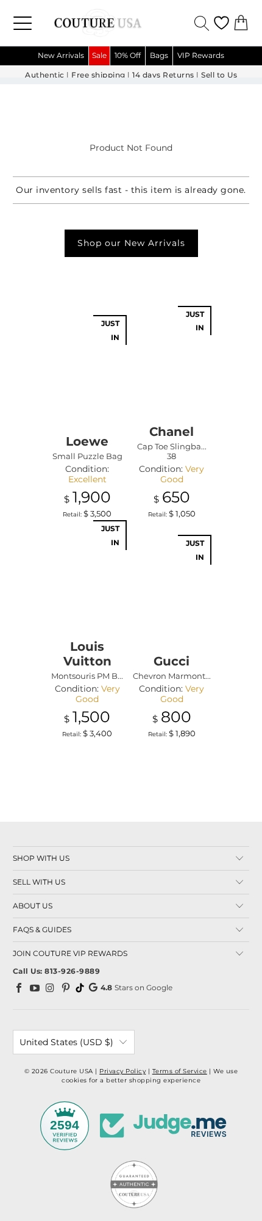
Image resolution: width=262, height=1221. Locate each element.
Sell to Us (219, 75)
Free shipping (98, 75)
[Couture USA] (131, 22)
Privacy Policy (122, 1071)
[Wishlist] (221, 23)
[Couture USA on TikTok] (80, 988)
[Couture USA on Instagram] (50, 988)
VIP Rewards (200, 55)
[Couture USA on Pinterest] (66, 988)
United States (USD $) (66, 1042)
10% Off (128, 55)
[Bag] (241, 23)
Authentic (45, 75)
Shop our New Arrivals (131, 242)
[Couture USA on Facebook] (19, 988)
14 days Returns (163, 75)
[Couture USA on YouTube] (34, 988)
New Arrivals (61, 55)
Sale (99, 55)
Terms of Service (179, 1071)
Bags (159, 55)
